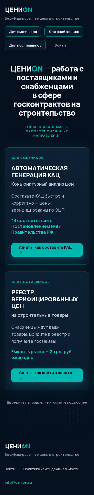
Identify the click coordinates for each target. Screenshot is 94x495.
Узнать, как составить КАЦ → (45, 250)
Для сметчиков (23, 31)
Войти (60, 45)
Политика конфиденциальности (51, 468)
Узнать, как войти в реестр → (45, 375)
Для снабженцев (63, 31)
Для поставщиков (25, 45)
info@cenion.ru (18, 482)
